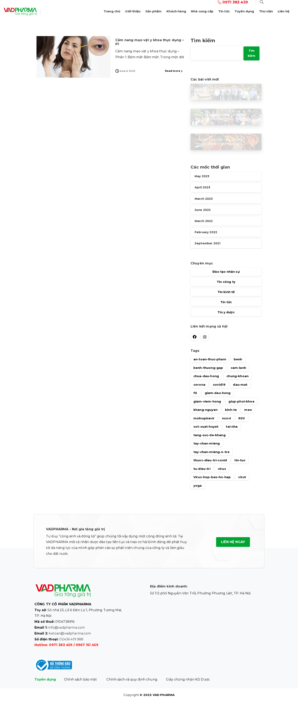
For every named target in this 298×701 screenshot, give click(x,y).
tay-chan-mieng (206, 443)
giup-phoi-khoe (241, 401)
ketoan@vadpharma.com (70, 633)
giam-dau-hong (218, 393)
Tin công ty (226, 282)
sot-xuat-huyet (205, 426)
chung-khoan (237, 376)
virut (242, 477)
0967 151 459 (87, 645)
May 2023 (202, 176)
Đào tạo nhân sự (225, 272)
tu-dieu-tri (201, 469)
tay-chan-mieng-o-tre (211, 452)
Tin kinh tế (226, 292)
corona (199, 384)
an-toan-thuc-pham (209, 359)
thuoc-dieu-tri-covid (210, 460)
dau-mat (240, 384)
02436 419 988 (71, 639)
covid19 (219, 384)
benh (238, 359)
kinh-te (231, 410)
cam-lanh (238, 368)
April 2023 (202, 187)
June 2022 (203, 210)
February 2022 (206, 232)
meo (248, 410)
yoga (197, 485)
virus (222, 469)
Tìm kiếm (203, 40)
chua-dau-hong (206, 376)
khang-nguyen (205, 410)
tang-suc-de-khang (209, 435)
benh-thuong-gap (208, 368)
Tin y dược (226, 312)
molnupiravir (203, 418)
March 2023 (204, 199)
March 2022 (204, 221)
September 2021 (207, 243)
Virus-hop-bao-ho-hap (212, 477)
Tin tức (226, 302)
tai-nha (232, 426)
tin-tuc (239, 460)
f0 (195, 393)
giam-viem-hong (207, 401)
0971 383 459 (60, 645)
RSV (241, 418)
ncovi (226, 418)
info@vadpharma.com (66, 627)
